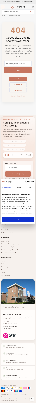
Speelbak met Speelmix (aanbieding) (11, 250)
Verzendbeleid (4, 400)
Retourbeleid (24, 398)
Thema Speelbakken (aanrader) (10, 244)
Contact (3, 261)
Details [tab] (18, 187)
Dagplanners (18, 90)
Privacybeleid (4, 398)
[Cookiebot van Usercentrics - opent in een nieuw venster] (25, 182)
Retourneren (4, 270)
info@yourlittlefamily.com (10, 326)
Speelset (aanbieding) (7, 247)
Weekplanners (18, 84)
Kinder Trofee (5, 241)
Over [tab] (29, 187)
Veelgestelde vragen (7, 264)
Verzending (4, 267)
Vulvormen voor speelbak (8, 253)
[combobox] (18, 12)
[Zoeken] (31, 12)
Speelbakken (5, 224)
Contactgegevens (13, 400)
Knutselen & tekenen (7, 230)
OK (18, 219)
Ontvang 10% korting (18, 174)
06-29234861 (7, 328)
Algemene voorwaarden (14, 398)
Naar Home (18, 79)
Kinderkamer (5, 227)
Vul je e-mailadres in (11, 163)
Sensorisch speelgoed (18, 96)
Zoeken (18, 70)
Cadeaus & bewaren (7, 233)
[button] (3, 7)
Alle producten (5, 275)
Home (3, 15)
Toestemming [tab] (6, 187)
